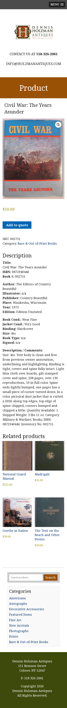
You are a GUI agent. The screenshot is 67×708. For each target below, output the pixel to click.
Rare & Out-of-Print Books (37, 243)
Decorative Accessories (26, 609)
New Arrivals (19, 625)
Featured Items (20, 614)
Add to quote (17, 225)
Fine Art (15, 620)
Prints (13, 636)
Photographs (19, 631)
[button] (58, 125)
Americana (17, 598)
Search (50, 577)
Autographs (18, 604)
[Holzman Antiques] (33, 32)
